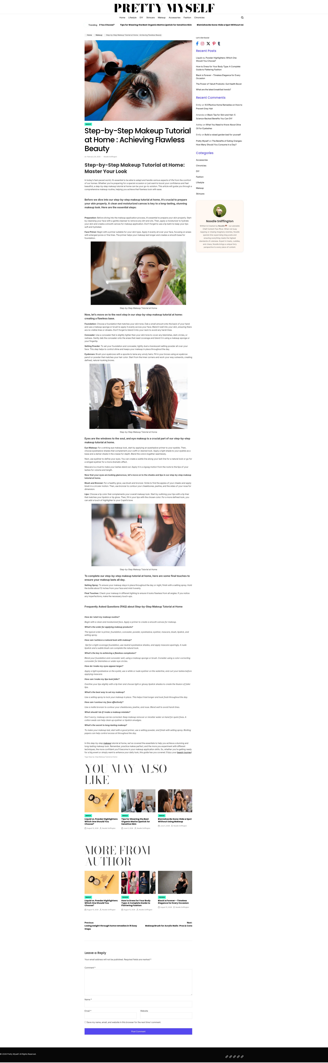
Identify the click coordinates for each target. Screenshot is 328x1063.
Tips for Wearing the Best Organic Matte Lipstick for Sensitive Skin (126, 24)
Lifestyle (132, 17)
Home (122, 17)
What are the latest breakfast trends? (213, 89)
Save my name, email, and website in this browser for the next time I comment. (124, 1022)
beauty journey (184, 752)
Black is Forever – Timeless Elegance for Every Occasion (173, 901)
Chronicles (199, 17)
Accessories (174, 17)
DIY (141, 17)
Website (144, 1011)
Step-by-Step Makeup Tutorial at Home (103, 757)
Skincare (150, 17)
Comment (90, 967)
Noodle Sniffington (110, 157)
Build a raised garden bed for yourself (223, 134)
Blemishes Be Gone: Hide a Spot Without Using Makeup (196, 24)
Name (88, 999)
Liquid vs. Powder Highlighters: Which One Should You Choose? (101, 821)
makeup (107, 743)
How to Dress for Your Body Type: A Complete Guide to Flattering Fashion (135, 903)
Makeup (162, 17)
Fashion (187, 17)
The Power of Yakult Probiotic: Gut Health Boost (219, 84)
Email (88, 1011)
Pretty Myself (164, 8)
